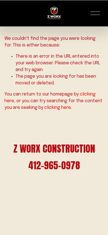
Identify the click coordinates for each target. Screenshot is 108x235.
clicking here (57, 107)
